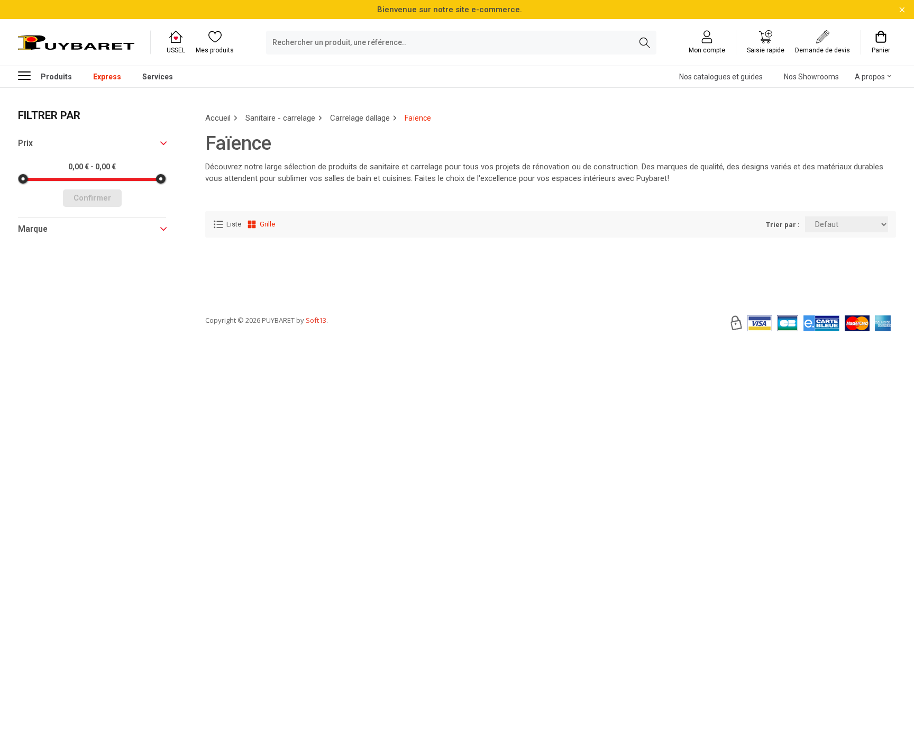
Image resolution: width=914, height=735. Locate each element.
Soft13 (316, 320)
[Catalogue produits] (28, 75)
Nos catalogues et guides (721, 76)
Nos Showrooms (811, 76)
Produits (56, 76)
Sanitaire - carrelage (280, 118)
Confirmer (92, 198)
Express (107, 76)
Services (157, 76)
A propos (870, 76)
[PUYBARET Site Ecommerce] (76, 42)
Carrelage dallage (360, 118)
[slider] (23, 179)
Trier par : (783, 225)
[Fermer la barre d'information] (902, 10)
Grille (267, 224)
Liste (233, 224)
